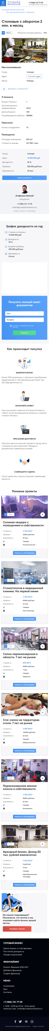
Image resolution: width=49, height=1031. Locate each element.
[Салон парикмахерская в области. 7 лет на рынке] (24, 638)
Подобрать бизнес (17, 929)
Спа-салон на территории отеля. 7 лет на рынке (21, 721)
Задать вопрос (38, 1026)
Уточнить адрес (34, 76)
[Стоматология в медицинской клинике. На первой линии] (24, 572)
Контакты (7, 992)
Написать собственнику (24, 553)
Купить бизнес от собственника (17, 948)
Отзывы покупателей (12, 954)
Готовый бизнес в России (13, 9)
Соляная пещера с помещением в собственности (23, 524)
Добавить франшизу (12, 970)
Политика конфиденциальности (17, 1026)
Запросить (24, 333)
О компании (8, 986)
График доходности (24, 178)
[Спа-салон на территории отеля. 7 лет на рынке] (24, 704)
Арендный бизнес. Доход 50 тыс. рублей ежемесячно (22, 853)
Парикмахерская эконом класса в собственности (20, 787)
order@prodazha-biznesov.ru (38, 4)
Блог (5, 989)
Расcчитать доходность (13, 951)
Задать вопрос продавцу (24, 211)
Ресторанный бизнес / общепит (20, 12)
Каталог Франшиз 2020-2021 (15, 967)
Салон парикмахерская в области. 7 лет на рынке (20, 655)
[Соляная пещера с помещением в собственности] (24, 507)
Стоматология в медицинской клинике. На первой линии (23, 590)
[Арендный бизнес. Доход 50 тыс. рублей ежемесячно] (24, 836)
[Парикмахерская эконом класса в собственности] (24, 770)
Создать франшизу (11, 973)
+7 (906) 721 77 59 (36, 3)
